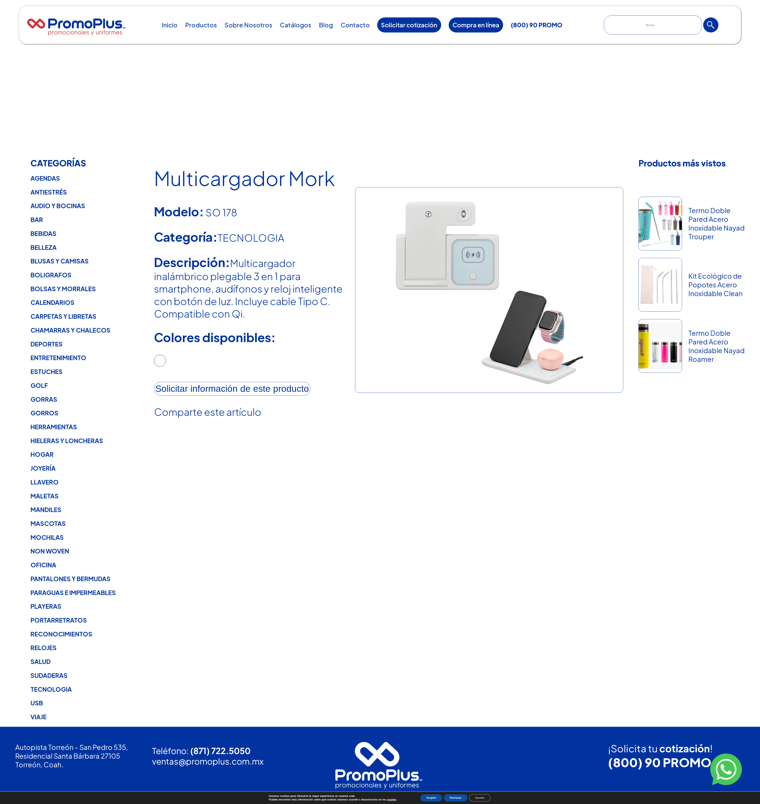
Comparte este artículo (207, 411)
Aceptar (431, 798)
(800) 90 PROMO (659, 762)
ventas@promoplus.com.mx (208, 761)
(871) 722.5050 (220, 750)
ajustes (391, 799)
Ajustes (479, 798)
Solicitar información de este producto (232, 388)
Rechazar (456, 798)
